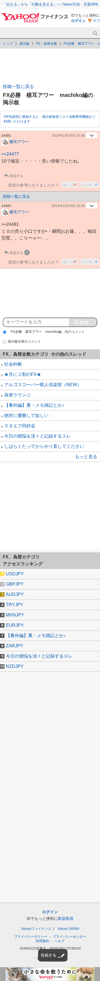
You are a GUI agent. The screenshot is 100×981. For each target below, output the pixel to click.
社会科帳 (13, 364)
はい (70, 185)
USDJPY (15, 573)
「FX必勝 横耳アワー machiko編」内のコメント (46, 332)
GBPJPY (15, 584)
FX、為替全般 (46, 44)
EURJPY (15, 625)
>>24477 (10, 154)
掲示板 (24, 44)
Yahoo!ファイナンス (36, 929)
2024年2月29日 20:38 (68, 136)
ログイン (78, 21)
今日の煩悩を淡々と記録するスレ (37, 436)
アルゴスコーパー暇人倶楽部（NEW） (42, 384)
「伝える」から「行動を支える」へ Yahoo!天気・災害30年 (50, 4)
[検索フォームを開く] (95, 33)
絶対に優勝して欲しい (26, 415)
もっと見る (86, 456)
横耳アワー (19, 141)
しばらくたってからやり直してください (44, 446)
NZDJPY (15, 666)
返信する (16, 176)
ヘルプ (59, 941)
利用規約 (42, 941)
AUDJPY (15, 594)
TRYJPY (14, 604)
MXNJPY (15, 615)
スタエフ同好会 (19, 425)
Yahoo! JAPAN (68, 929)
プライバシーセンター (69, 936)
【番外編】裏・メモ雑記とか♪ (34, 405)
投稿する (48, 955)
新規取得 (65, 918)
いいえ (89, 185)
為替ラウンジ (17, 395)
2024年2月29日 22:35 (68, 206)
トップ (8, 44)
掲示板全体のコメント (24, 341)
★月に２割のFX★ (22, 374)
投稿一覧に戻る (18, 86)
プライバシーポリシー (31, 936)
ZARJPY (14, 645)
